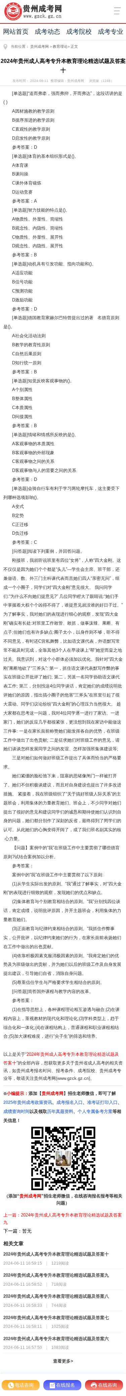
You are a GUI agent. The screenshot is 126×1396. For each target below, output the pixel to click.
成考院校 (79, 31)
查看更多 (63, 1361)
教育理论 (60, 46)
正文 (74, 46)
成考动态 (47, 31)
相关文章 (13, 1243)
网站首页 (16, 31)
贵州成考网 (39, 46)
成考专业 (110, 31)
